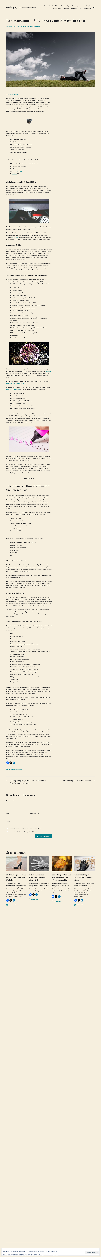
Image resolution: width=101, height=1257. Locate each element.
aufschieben (15, 237)
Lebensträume (18, 769)
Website (8, 821)
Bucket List (11, 769)
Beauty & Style (65, 6)
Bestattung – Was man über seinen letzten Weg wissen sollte (61, 877)
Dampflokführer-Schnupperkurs (15, 383)
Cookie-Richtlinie (36, 1254)
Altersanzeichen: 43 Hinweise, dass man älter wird (37, 877)
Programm (48, 371)
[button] (94, 7)
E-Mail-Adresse (34, 813)
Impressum (87, 8)
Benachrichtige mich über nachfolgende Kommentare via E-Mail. (25, 828)
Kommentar (10, 801)
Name (8, 813)
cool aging (11, 7)
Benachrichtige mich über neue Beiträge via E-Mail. (21, 832)
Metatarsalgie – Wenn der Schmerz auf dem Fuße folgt (16, 877)
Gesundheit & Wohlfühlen (51, 6)
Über (80, 8)
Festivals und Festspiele (13, 389)
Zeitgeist (88, 6)
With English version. (12, 94)
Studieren (19, 171)
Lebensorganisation (77, 6)
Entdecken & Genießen (70, 8)
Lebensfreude (57, 8)
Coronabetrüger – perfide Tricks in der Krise (83, 877)
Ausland (14, 174)
